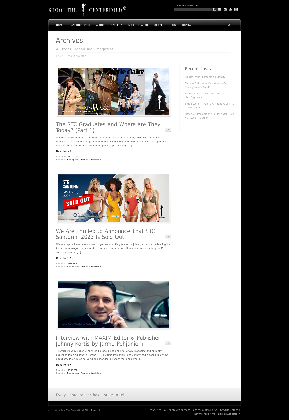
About (100, 24)
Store (158, 24)
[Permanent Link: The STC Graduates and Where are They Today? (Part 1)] (109, 127)
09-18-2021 (73, 370)
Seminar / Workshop (91, 159)
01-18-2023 (73, 263)
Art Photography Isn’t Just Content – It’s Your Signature (208, 95)
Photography (73, 159)
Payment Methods (230, 410)
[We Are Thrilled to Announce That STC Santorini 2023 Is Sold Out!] (113, 222)
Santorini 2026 (80, 24)
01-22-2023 (73, 156)
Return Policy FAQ (204, 414)
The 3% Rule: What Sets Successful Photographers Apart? (206, 85)
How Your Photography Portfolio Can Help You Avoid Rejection (209, 115)
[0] (168, 130)
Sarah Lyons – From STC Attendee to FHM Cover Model (209, 105)
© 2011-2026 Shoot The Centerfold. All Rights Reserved (74, 410)
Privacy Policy (158, 410)
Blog (172, 24)
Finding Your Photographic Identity (205, 76)
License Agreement (229, 414)
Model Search (138, 24)
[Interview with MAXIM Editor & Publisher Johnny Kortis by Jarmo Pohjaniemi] (113, 329)
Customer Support (179, 410)
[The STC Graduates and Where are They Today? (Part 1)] (113, 115)
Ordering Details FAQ (205, 410)
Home (60, 24)
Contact (188, 24)
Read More (62, 151)
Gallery (116, 24)
